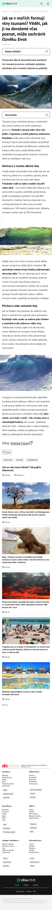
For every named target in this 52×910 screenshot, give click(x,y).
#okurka (6, 866)
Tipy (3, 848)
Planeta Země (17, 11)
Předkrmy (32, 848)
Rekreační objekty (35, 816)
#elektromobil (8, 794)
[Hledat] (42, 3)
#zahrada (33, 828)
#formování (8, 460)
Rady (3, 782)
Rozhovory (32, 780)
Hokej (4, 816)
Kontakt (35, 885)
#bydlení (33, 824)
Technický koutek (8, 784)
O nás (17, 885)
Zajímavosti (6, 786)
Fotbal (4, 814)
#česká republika (36, 790)
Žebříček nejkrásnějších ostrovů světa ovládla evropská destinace (22, 693)
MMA (3, 818)
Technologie (33, 784)
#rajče (5, 858)
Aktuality (5, 775)
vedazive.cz (6, 11)
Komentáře (33, 777)
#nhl (4, 825)
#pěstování (7, 862)
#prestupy (6, 828)
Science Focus (20, 443)
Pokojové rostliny (8, 846)
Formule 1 (5, 812)
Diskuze (20, 475)
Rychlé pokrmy (34, 852)
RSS (34, 891)
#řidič (5, 790)
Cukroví (31, 844)
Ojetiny (4, 780)
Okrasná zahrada (7, 844)
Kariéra (26, 885)
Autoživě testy (7, 777)
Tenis (4, 820)
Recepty (31, 850)
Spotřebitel (33, 782)
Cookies (28, 891)
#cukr (32, 858)
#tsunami (19, 460)
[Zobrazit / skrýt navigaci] (48, 3)
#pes (31, 832)
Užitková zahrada (8, 850)
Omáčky (31, 846)
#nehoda (6, 798)
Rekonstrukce (33, 814)
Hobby (31, 810)
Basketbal (5, 810)
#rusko (32, 794)
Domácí (31, 775)
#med (32, 866)
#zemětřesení (32, 460)
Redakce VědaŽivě (13, 51)
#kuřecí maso (34, 862)
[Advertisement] (26, 732)
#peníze (33, 797)
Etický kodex (20, 891)
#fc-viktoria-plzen (9, 832)
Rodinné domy (34, 818)
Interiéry (31, 812)
